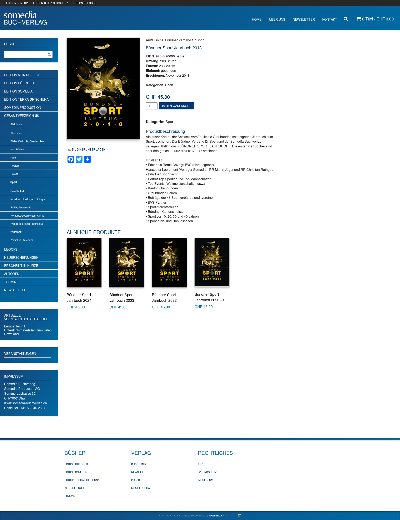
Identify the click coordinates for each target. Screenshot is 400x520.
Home (256, 19)
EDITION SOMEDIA (17, 3)
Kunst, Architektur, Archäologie (27, 199)
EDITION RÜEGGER (84, 3)
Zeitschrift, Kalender (21, 240)
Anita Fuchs (154, 40)
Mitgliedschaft (142, 488)
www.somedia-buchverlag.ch (25, 403)
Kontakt (329, 19)
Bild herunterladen (88, 149)
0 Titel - (377, 19)
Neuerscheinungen (21, 257)
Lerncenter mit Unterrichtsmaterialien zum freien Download (28, 330)
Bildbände (16, 124)
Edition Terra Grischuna (26, 99)
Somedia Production (22, 107)
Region (14, 165)
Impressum (205, 480)
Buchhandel (140, 464)
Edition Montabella (21, 74)
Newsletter (304, 19)
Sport (169, 84)
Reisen (14, 173)
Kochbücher (17, 149)
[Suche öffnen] (346, 19)
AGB (200, 464)
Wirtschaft (15, 231)
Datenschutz (207, 472)
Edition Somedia (18, 91)
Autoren (11, 273)
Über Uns (277, 19)
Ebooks (10, 249)
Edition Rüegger (19, 83)
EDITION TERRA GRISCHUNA (50, 3)
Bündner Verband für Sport (184, 40)
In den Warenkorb (176, 106)
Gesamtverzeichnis (21, 115)
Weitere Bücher (76, 488)
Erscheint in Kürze (21, 265)
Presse (136, 480)
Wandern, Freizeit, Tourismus (26, 223)
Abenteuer (16, 133)
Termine (11, 281)
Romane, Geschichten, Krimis (27, 215)
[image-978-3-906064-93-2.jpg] (103, 88)
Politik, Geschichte (20, 207)
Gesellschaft (17, 191)
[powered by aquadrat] (232, 515)
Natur (13, 157)
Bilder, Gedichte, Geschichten (27, 141)
